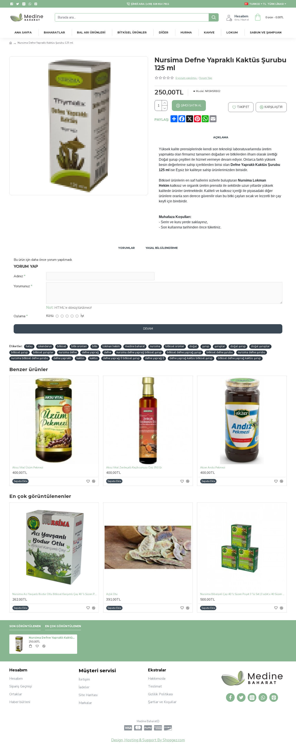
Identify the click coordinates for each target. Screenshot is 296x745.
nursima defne (68, 352)
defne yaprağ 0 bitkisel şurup (121, 358)
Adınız (18, 276)
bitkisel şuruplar (43, 352)
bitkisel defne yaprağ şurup (184, 352)
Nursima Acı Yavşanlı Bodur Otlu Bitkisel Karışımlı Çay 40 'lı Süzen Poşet (55, 594)
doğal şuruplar (260, 346)
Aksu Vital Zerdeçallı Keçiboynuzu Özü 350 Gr (134, 467)
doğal (193, 346)
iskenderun (45, 346)
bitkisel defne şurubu (220, 352)
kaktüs (80, 358)
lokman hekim (111, 346)
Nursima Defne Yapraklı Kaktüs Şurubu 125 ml (52, 637)
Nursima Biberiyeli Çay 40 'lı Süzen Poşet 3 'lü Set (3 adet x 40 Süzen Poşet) (242, 594)
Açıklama (220, 137)
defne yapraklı (62, 358)
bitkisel (61, 346)
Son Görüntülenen (25, 626)
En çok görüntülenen (63, 626)
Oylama (19, 316)
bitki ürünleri (79, 346)
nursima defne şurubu (251, 352)
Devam (148, 329)
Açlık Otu (111, 594)
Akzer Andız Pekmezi (212, 467)
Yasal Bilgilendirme (162, 247)
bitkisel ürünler (174, 346)
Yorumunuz (22, 286)
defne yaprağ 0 (154, 358)
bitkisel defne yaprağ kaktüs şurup (239, 358)
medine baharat (135, 346)
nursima (155, 346)
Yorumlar (126, 247)
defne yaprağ (90, 352)
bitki (94, 346)
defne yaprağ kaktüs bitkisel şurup (191, 358)
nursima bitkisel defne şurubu (29, 358)
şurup (205, 346)
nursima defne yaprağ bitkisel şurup (139, 352)
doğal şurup (238, 346)
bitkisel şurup (19, 352)
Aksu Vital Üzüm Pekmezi (27, 467)
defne (107, 352)
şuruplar (220, 346)
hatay (29, 346)
